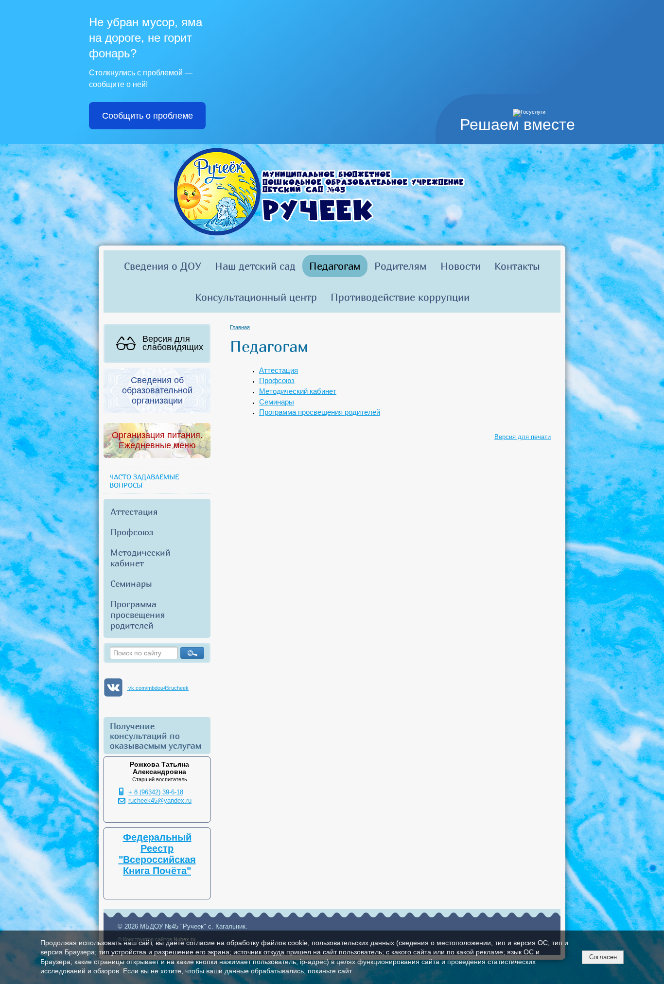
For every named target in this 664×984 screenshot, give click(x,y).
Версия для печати (522, 437)
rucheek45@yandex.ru (160, 800)
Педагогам (335, 266)
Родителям (400, 266)
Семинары (131, 583)
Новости (460, 266)
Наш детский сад (255, 266)
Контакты (517, 266)
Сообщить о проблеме (147, 116)
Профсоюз (132, 532)
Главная (240, 327)
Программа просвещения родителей (137, 614)
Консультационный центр (256, 297)
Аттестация (133, 511)
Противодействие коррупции (400, 297)
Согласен (603, 957)
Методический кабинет (140, 557)
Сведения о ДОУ (162, 266)
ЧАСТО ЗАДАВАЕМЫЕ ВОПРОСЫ (144, 481)
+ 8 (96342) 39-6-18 (155, 792)
